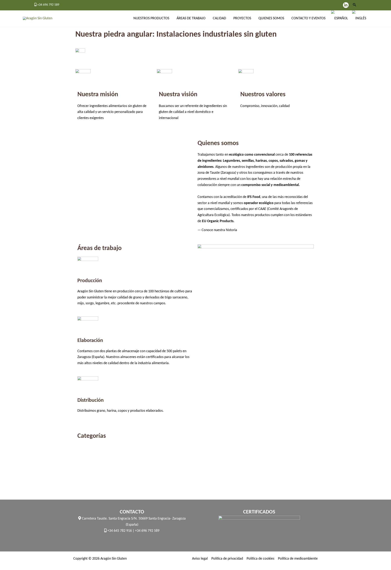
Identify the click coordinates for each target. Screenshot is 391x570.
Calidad (219, 18)
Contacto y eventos (308, 18)
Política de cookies (260, 559)
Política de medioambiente (298, 559)
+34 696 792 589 (47, 5)
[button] (354, 5)
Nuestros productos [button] (151, 18)
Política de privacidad (227, 559)
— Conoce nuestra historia (217, 230)
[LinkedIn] (346, 5)
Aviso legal (200, 559)
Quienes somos (271, 18)
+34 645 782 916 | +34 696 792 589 (133, 531)
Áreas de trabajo (191, 18)
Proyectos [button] (242, 18)
